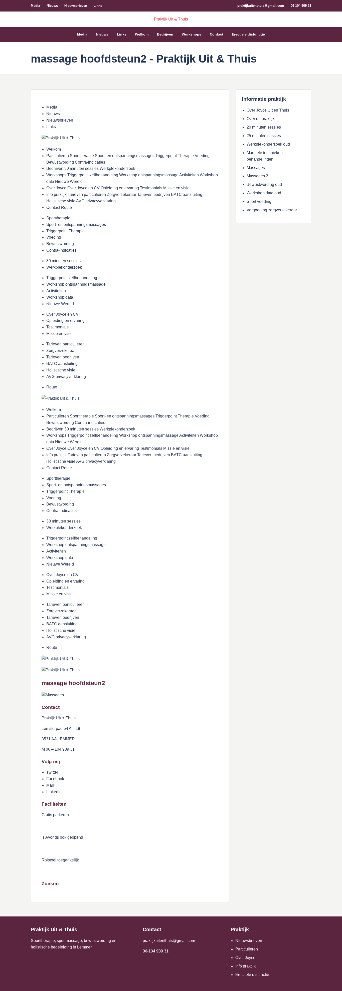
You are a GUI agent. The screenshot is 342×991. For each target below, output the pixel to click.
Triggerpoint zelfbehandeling (71, 278)
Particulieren (246, 949)
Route (51, 387)
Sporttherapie (58, 218)
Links (98, 6)
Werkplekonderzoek (64, 267)
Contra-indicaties (61, 250)
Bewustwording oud (264, 184)
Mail (50, 785)
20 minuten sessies (264, 127)
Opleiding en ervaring (65, 320)
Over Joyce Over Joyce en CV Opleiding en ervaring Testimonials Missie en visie (118, 188)
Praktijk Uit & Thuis (171, 19)
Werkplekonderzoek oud (268, 144)
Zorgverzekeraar (61, 350)
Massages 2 (257, 176)
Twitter (52, 772)
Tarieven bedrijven (62, 357)
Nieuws (52, 6)
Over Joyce (245, 957)
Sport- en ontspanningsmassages (76, 224)
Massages (256, 168)
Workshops (191, 34)
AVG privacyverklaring (66, 376)
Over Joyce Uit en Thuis (268, 110)
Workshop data (59, 297)
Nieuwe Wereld (60, 304)
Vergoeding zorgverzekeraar (272, 210)
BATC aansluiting (62, 363)
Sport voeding (259, 201)
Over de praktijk (260, 119)
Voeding (53, 237)
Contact (216, 34)
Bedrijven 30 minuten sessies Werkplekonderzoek (90, 168)
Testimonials (57, 327)
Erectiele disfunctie (248, 34)
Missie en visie (59, 333)
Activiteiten (56, 291)
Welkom (141, 34)
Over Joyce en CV (62, 314)
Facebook (55, 779)
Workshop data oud (264, 193)
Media (35, 6)
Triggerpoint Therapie (65, 231)
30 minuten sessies (63, 261)
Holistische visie (60, 370)
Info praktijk (245, 966)
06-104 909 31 (301, 6)
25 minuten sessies (264, 136)
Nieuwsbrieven (75, 6)
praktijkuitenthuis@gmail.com (260, 6)
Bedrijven (165, 34)
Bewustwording (60, 244)
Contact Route (59, 207)
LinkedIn (54, 792)
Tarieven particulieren (65, 344)
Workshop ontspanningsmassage (76, 284)
